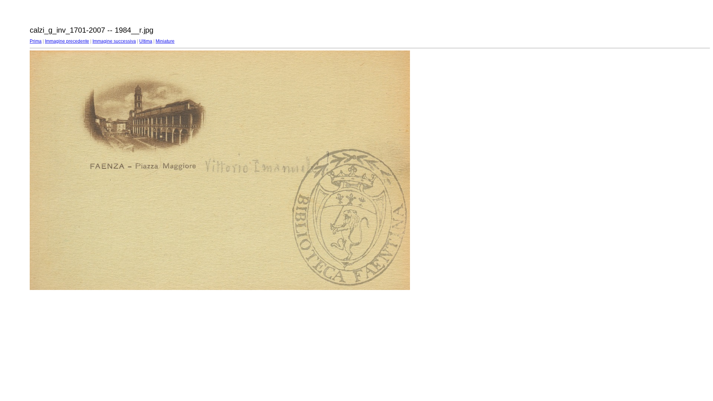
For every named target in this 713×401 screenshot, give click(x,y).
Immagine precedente (67, 41)
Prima (36, 41)
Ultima (145, 41)
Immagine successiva (114, 41)
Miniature (165, 41)
